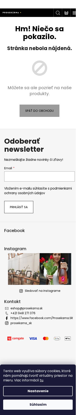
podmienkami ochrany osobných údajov (38, 190)
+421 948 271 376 (23, 313)
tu (41, 380)
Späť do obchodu (39, 111)
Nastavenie (38, 391)
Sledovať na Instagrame (42, 291)
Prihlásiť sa (19, 207)
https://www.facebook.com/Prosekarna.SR (42, 318)
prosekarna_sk (21, 323)
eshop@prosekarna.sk (27, 308)
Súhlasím (38, 404)
